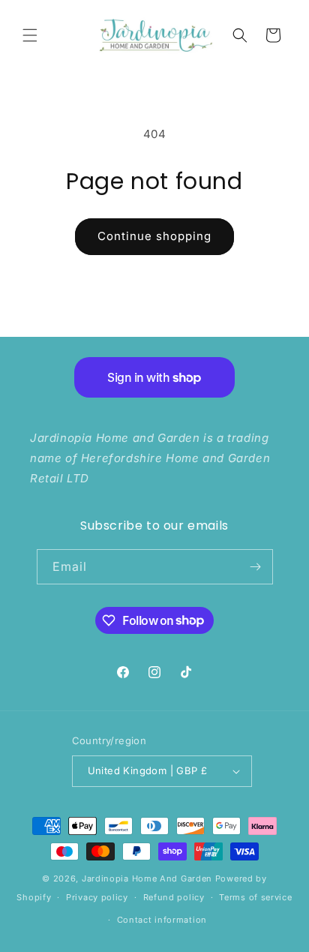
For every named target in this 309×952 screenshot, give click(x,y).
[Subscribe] (255, 566)
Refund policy (174, 897)
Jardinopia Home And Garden (148, 878)
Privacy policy (97, 897)
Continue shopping (155, 236)
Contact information (162, 919)
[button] (30, 35)
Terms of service (255, 897)
